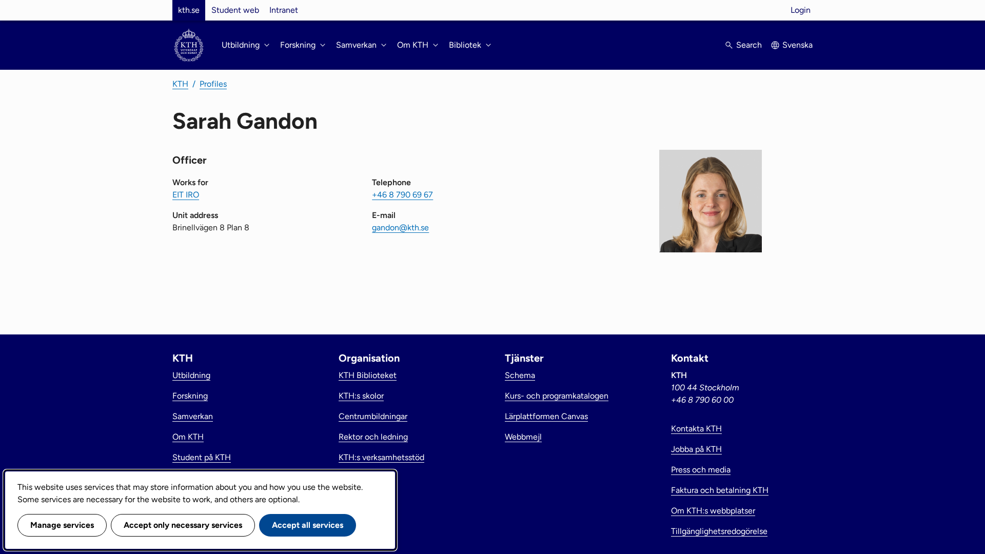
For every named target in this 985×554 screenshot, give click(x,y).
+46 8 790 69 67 (402, 195)
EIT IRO (185, 195)
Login (801, 10)
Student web (235, 10)
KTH (180, 84)
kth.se (189, 10)
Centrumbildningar (373, 416)
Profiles (213, 84)
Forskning (190, 396)
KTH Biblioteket (368, 375)
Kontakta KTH (696, 428)
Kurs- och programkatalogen (556, 396)
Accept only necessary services (183, 525)
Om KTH (188, 437)
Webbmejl (523, 437)
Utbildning (191, 375)
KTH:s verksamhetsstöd (381, 457)
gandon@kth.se (400, 227)
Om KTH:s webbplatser (713, 511)
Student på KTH (201, 457)
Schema (520, 375)
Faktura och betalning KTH (720, 490)
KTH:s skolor (361, 396)
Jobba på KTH (696, 449)
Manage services (62, 525)
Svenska (797, 45)
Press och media (701, 469)
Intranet (283, 10)
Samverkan (192, 416)
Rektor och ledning (373, 437)
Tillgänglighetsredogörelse (719, 531)
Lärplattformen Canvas (546, 416)
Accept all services (307, 525)
